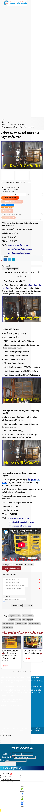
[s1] (15, 5)
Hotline (22, 791)
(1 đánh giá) (9, 187)
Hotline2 (22, 801)
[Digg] (13, 259)
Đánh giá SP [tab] (7, 564)
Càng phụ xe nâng (27, 616)
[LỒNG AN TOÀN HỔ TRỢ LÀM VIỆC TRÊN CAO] (11, 642)
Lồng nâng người (27, 619)
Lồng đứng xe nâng (15, 619)
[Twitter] (9, 259)
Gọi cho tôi (9, 217)
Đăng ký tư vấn (8, 764)
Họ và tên (6, 754)
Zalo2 (22, 806)
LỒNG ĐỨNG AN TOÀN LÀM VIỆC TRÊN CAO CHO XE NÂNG (32, 640)
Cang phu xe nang (21, 623)
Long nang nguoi (7, 627)
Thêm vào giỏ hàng (10, 198)
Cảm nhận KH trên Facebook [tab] (23, 564)
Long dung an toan (8, 623)
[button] (2, 7)
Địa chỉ (2, 760)
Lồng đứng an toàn (14, 616)
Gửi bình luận (17, 605)
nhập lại (29, 605)
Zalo (22, 796)
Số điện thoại (7, 757)
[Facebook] (5, 259)
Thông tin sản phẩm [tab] (11, 269)
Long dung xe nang (34, 623)
